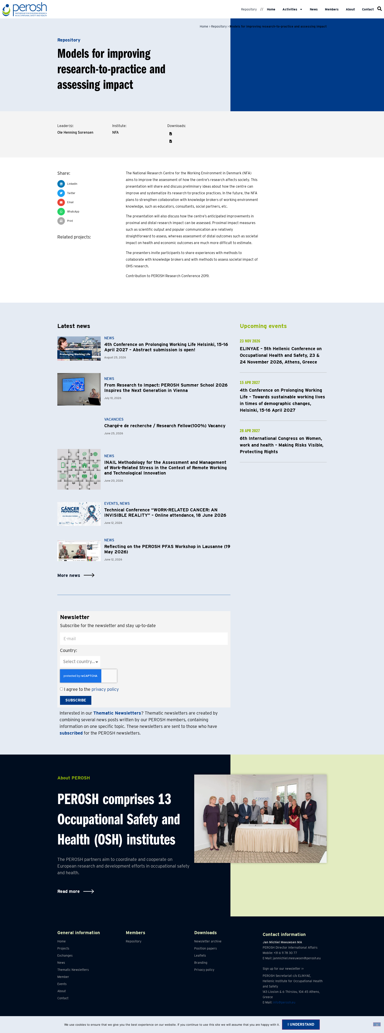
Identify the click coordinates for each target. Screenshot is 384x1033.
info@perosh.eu (284, 1002)
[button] (170, 133)
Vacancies (114, 419)
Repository (249, 9)
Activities (289, 9)
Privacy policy (204, 969)
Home (271, 9)
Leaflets (200, 955)
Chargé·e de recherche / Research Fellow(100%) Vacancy (165, 425)
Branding (200, 962)
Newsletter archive (208, 941)
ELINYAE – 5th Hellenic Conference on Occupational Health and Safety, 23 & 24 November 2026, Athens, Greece (281, 355)
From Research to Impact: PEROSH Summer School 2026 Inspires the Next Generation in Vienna (166, 387)
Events (111, 503)
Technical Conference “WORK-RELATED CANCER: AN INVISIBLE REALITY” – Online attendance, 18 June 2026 (165, 512)
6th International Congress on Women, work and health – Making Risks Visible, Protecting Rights (281, 445)
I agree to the (91, 689)
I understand (301, 1024)
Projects (63, 948)
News (314, 9)
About (350, 9)
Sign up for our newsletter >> (283, 968)
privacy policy (105, 689)
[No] (377, 1024)
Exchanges (65, 955)
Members (332, 9)
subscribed (71, 733)
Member (63, 977)
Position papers (205, 948)
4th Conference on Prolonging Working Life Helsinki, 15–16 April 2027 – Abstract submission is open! (166, 347)
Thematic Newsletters (73, 969)
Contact (368, 9)
